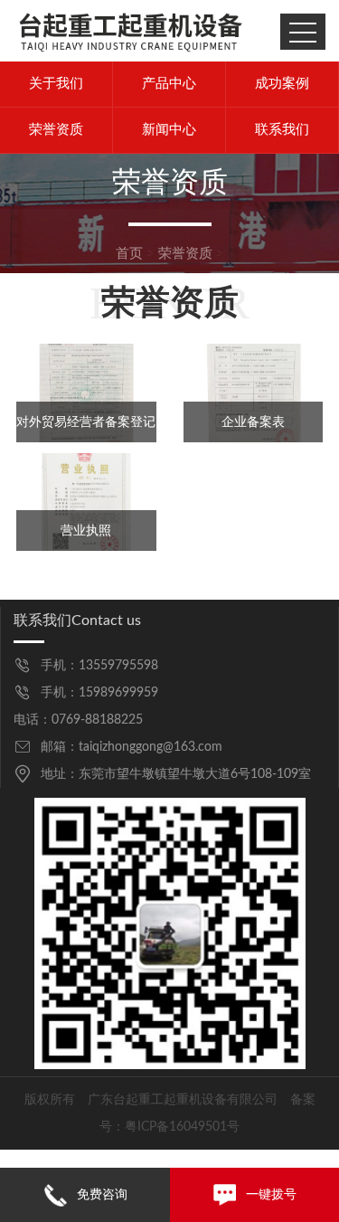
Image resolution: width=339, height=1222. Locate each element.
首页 (129, 254)
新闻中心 (169, 130)
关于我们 (56, 83)
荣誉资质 (56, 130)
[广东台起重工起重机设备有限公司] (131, 30)
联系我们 (282, 130)
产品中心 (169, 83)
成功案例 (282, 83)
